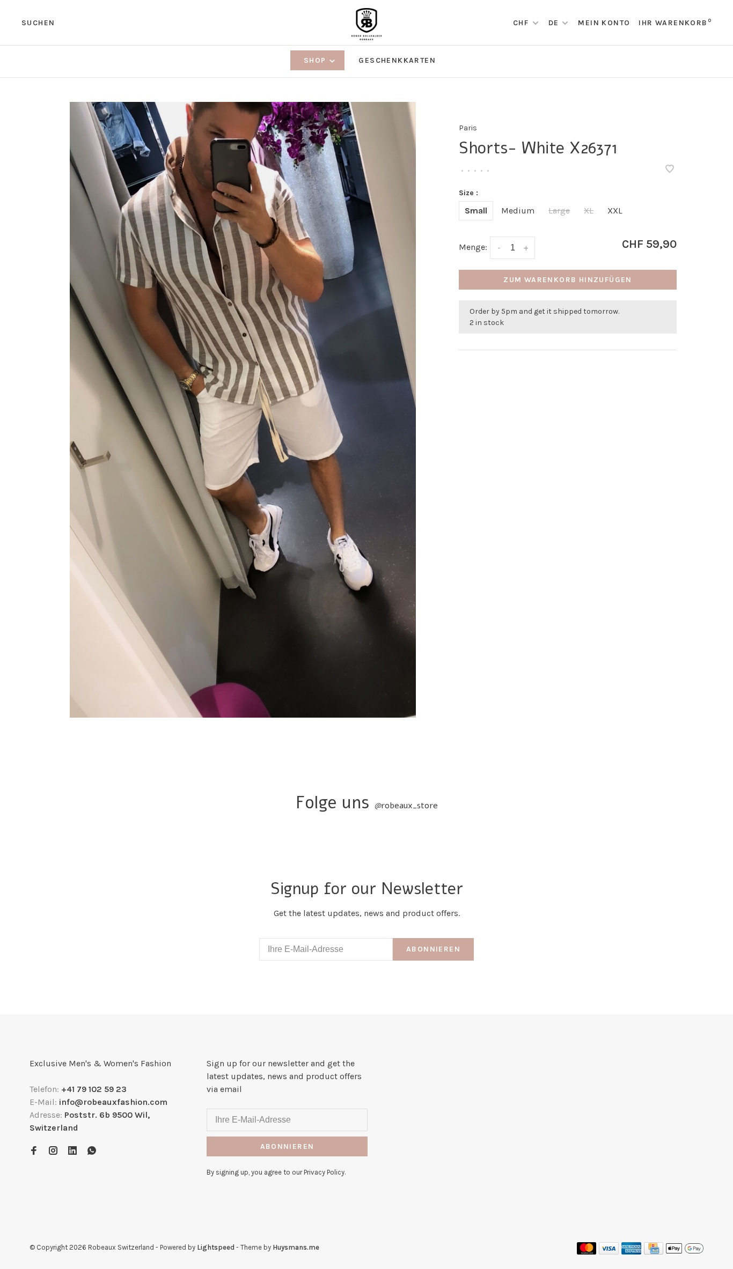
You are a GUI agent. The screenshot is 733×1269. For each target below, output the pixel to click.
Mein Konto (604, 22)
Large (559, 210)
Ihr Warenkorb (675, 22)
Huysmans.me (296, 1247)
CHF (522, 22)
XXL (614, 210)
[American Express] (631, 1251)
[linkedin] (72, 1151)
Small (476, 210)
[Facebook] (34, 1151)
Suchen (38, 22)
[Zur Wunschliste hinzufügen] (669, 170)
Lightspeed (215, 1247)
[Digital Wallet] (684, 1251)
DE (553, 22)
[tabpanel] (243, 410)
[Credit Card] (653, 1251)
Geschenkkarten (397, 60)
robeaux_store (406, 805)
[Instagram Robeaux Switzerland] (53, 1151)
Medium (517, 210)
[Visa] (609, 1251)
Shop (316, 60)
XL (588, 210)
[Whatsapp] (91, 1151)
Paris (468, 127)
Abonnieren (433, 949)
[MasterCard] (587, 1251)
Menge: (473, 247)
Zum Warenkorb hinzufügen (567, 279)
